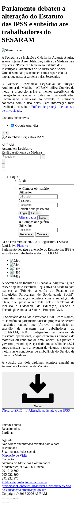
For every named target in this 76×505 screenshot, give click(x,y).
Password (25, 200)
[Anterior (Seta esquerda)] (3, 502)
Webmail (23, 490)
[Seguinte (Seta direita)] (7, 502)
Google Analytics (26, 125)
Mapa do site (37, 490)
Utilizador (25, 192)
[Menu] (3, 170)
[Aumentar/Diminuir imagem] (16, 498)
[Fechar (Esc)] (3, 498)
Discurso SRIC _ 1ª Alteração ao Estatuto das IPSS (36, 410)
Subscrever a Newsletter (46, 486)
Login (23, 180)
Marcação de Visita (14, 455)
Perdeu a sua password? (34, 209)
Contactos (23, 486)
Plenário (22, 245)
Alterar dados (28, 217)
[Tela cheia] (12, 498)
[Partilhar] (7, 498)
